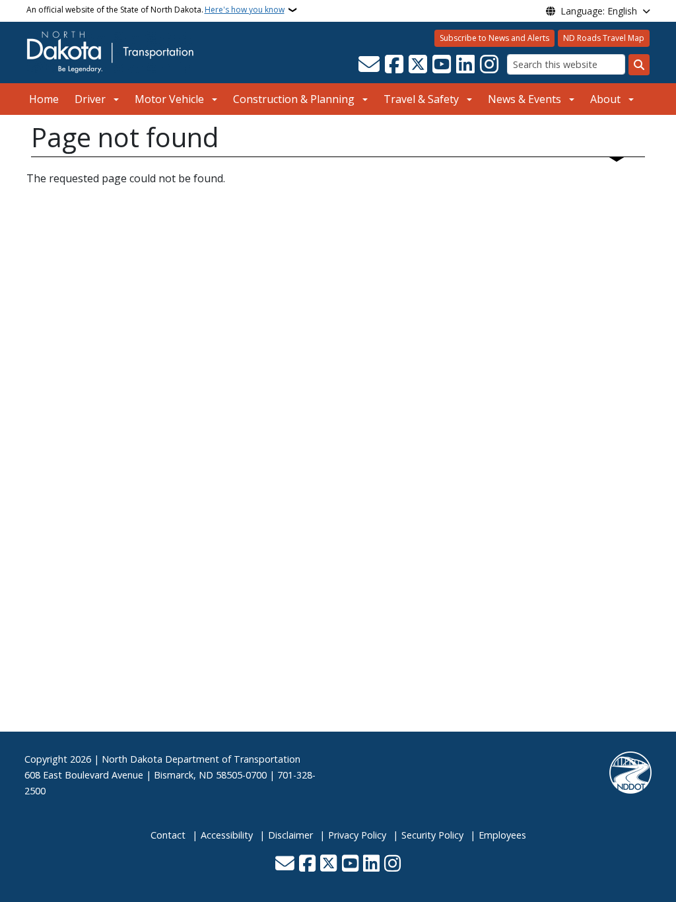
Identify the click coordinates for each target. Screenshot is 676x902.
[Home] (109, 51)
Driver (90, 99)
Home (44, 99)
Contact (168, 835)
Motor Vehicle (169, 99)
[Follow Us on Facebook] (394, 64)
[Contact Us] (369, 64)
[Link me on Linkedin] (465, 64)
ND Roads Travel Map (603, 38)
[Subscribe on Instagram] (489, 64)
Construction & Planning (294, 99)
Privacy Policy (357, 835)
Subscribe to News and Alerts (494, 38)
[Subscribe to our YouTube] (441, 64)
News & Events (524, 99)
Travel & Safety (421, 99)
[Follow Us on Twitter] (418, 64)
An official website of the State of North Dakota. (155, 9)
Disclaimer (290, 835)
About (605, 99)
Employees (502, 835)
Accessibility (227, 835)
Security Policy (432, 835)
